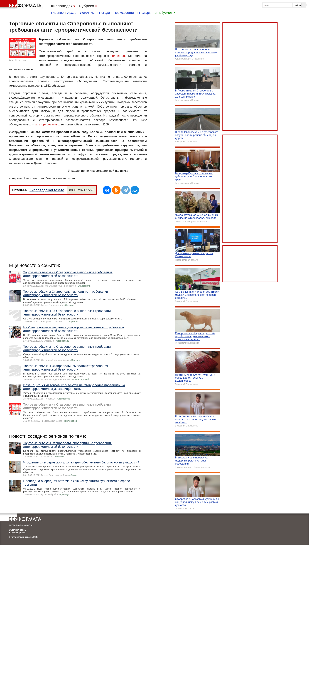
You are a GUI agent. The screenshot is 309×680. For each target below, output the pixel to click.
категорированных (47, 124)
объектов (118, 56)
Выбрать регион (17, 532)
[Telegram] (125, 190)
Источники (87, 12)
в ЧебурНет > (165, 12)
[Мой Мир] (135, 190)
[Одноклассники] (116, 190)
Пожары (145, 12)
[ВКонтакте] (107, 190)
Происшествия (125, 12)
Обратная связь (17, 530)
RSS (35, 537)
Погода (104, 12)
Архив (71, 12)
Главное (57, 12)
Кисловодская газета (47, 190)
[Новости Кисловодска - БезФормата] (21, 4)
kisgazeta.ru (21, 60)
